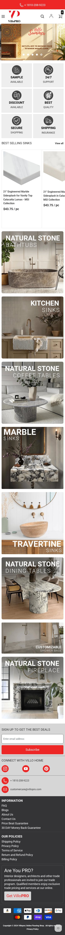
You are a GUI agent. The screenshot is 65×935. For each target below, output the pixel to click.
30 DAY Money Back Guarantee (21, 827)
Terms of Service (12, 850)
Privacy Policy (10, 846)
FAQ (4, 805)
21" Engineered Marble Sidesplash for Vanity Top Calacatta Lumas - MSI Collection (17, 197)
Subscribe (32, 750)
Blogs (5, 810)
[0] (60, 16)
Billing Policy (9, 859)
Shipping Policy (11, 841)
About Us (7, 814)
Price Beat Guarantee (15, 823)
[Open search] (42, 16)
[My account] (51, 16)
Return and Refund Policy (17, 854)
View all (59, 143)
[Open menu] (3, 16)
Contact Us (8, 819)
